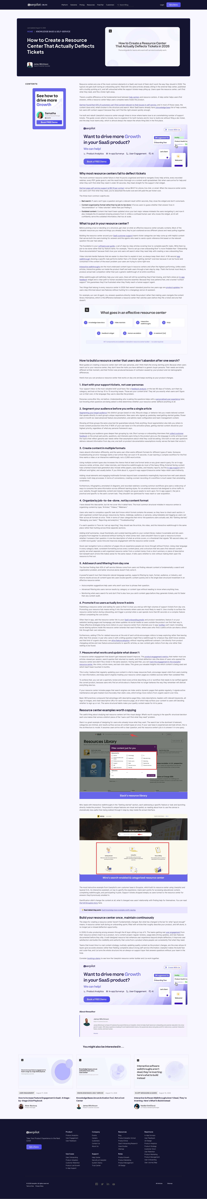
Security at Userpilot (99, 1160)
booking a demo (93, 958)
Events (94, 1135)
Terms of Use (30, 1186)
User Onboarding (72, 1157)
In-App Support (71, 1168)
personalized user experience (168, 399)
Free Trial (100, 5)
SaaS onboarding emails (134, 620)
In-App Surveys (149, 1135)
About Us (95, 1146)
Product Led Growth (73, 1165)
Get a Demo (173, 5)
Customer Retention (73, 1163)
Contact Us (96, 1143)
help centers (134, 97)
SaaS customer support (123, 236)
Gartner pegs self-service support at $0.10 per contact (101, 188)
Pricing (82, 5)
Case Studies (123, 1146)
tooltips (162, 625)
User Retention (149, 1152)
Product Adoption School (127, 1138)
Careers (94, 1138)
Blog (119, 1135)
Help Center (96, 1157)
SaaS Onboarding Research (128, 1143)
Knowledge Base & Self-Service (53, 31)
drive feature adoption (120, 640)
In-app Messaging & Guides (146, 1093)
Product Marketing (124, 1160)
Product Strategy (150, 1146)
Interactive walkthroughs (89, 267)
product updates (173, 287)
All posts (96, 1033)
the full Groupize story (88, 903)
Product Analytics (72, 1135)
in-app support (173, 468)
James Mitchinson (41, 64)
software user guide (106, 246)
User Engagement (26, 1093)
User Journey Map (150, 1162)
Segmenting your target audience (93, 413)
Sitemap (121, 1149)
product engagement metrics (156, 657)
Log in (162, 5)
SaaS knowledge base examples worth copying (119, 910)
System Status (97, 1163)
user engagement (173, 932)
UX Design (121, 1165)
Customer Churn (150, 1149)
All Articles (159, 1183)
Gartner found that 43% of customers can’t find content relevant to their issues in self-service (117, 105)
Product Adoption (72, 1160)
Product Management (125, 1163)
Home (30, 31)
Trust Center (96, 1165)
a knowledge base (163, 107)
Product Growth (123, 1157)
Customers (110, 5)
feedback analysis (138, 389)
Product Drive (123, 1141)
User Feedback (71, 1141)
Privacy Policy (39, 1186)
